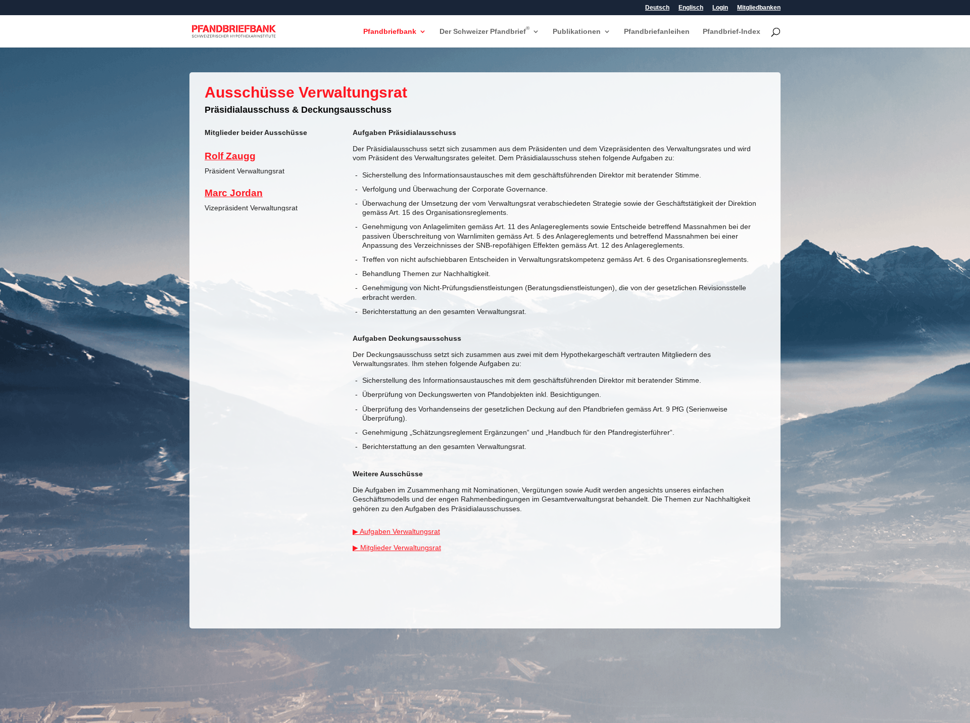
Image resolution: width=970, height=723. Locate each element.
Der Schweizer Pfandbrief (484, 31)
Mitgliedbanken (759, 8)
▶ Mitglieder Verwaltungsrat (397, 548)
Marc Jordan (234, 193)
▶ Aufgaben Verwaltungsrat (396, 531)
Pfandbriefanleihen (657, 31)
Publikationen (577, 31)
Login (720, 8)
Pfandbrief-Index (731, 31)
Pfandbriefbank (389, 31)
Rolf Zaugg (230, 156)
